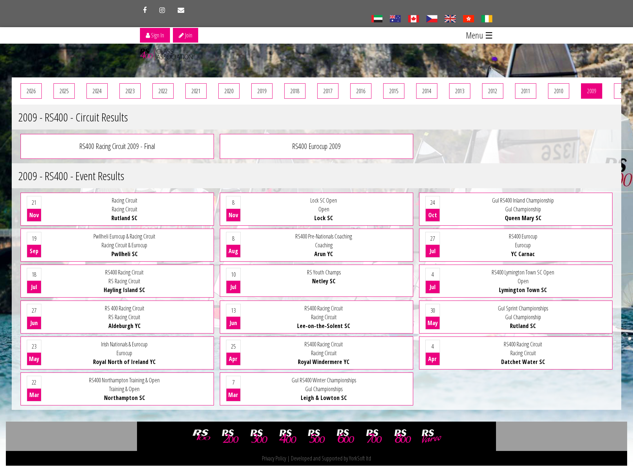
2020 (229, 91)
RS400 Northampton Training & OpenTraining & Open (94, 389)
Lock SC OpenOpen (283, 209)
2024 (97, 91)
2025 (64, 91)
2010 (558, 91)
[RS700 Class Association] (374, 436)
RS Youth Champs (285, 279)
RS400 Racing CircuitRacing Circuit (290, 317)
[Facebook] (144, 10)
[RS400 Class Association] (288, 436)
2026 (31, 91)
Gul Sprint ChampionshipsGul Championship (487, 317)
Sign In (157, 35)
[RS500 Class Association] (316, 436)
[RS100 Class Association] (201, 436)
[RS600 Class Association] (345, 436)
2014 (426, 91)
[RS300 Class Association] (259, 436)
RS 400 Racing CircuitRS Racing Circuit (87, 317)
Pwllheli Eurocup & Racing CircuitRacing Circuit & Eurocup (92, 245)
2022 (163, 91)
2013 (459, 91)
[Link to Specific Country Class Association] (450, 18)
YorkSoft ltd (360, 458)
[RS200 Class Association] (230, 436)
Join (188, 35)
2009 (591, 91)
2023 (130, 91)
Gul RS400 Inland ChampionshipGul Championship (491, 209)
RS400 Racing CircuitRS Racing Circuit (88, 281)
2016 (360, 91)
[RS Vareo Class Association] (431, 436)
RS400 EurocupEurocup (483, 245)
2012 (492, 91)
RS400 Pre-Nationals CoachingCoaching (290, 245)
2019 (262, 91)
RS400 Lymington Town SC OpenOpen (492, 281)
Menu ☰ (479, 35)
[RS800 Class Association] (403, 436)
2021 (196, 91)
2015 (393, 91)
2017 (327, 91)
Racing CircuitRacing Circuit (83, 209)
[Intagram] (162, 10)
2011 (525, 91)
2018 (294, 91)
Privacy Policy (274, 458)
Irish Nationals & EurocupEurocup (92, 353)
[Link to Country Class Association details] (376, 18)
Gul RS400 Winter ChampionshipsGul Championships (292, 389)
